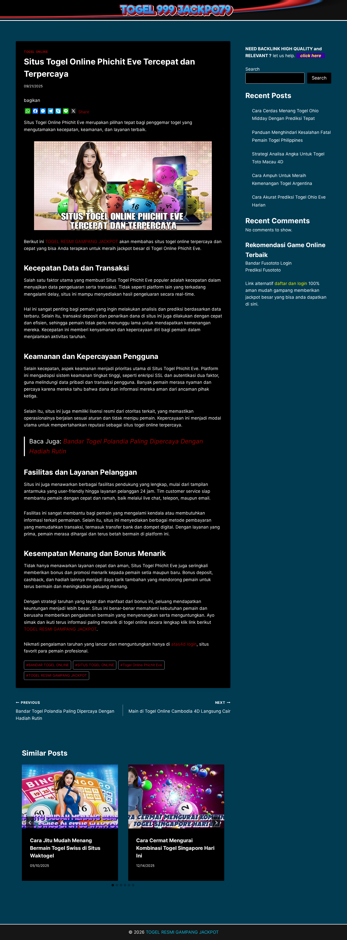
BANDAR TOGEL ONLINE (47, 665)
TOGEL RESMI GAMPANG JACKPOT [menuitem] (81, 241)
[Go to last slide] (30, 823)
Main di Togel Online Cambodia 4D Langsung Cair (179, 707)
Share (83, 111)
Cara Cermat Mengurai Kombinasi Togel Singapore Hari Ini (175, 848)
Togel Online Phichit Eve (141, 665)
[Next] (216, 823)
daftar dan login (291, 283)
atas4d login (184, 644)
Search (252, 69)
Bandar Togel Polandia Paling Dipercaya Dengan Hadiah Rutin (65, 710)
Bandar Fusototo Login (268, 263)
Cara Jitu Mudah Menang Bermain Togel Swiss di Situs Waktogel (65, 848)
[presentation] (70, 796)
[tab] (113, 885)
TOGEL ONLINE (36, 52)
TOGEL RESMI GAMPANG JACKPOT (60, 629)
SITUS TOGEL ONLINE (94, 665)
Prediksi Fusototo (263, 270)
